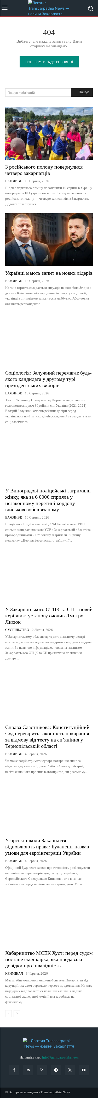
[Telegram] (56, 1070)
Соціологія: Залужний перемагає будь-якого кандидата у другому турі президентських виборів (48, 379)
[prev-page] (8, 1013)
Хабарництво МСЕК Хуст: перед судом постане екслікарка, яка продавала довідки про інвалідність (49, 959)
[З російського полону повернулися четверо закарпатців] (49, 133)
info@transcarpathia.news (60, 1057)
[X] (70, 1070)
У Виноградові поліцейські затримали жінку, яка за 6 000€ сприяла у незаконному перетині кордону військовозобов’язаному (48, 500)
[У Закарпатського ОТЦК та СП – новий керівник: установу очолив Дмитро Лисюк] (49, 576)
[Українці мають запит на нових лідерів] (49, 239)
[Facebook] (14, 1070)
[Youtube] (84, 1070)
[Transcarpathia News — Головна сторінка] (49, 8)
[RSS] (42, 1070)
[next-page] (17, 1013)
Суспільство (17, 629)
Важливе (13, 181)
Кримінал (14, 973)
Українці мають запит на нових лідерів (49, 273)
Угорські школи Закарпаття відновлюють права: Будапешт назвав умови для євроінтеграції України (47, 846)
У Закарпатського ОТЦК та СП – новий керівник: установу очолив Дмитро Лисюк (49, 615)
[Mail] (28, 1070)
